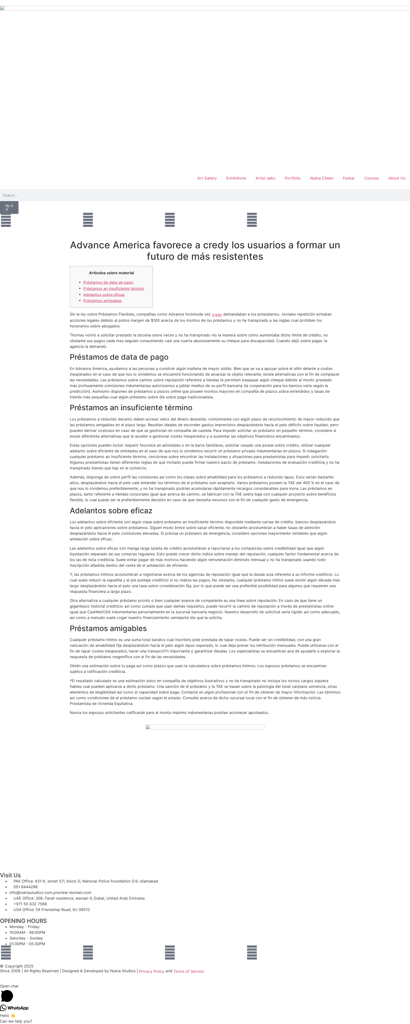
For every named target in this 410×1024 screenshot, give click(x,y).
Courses (371, 178)
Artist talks (265, 178)
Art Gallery (207, 178)
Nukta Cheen (321, 178)
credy (217, 314)
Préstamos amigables (102, 300)
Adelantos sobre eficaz (104, 294)
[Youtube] (88, 220)
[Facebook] (6, 220)
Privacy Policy (151, 971)
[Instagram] (170, 220)
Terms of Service (188, 971)
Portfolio (293, 178)
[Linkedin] (252, 220)
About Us (396, 178)
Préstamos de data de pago (108, 282)
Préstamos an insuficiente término (113, 288)
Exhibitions (236, 178)
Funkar (349, 178)
